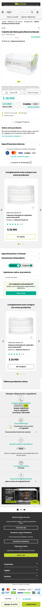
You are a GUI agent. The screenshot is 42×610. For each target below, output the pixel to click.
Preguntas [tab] (27, 265)
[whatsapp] (30, 162)
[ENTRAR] (28, 17)
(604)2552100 (24, 408)
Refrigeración (28, 21)
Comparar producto (22, 122)
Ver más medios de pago (20, 156)
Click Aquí (21, 468)
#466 (25, 405)
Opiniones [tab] (14, 265)
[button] (26, 12)
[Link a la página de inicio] (4, 22)
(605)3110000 (25, 412)
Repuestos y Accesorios (15, 21)
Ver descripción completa (11, 136)
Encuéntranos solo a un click (23, 427)
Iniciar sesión (21, 293)
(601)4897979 (24, 410)
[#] (18, 510)
